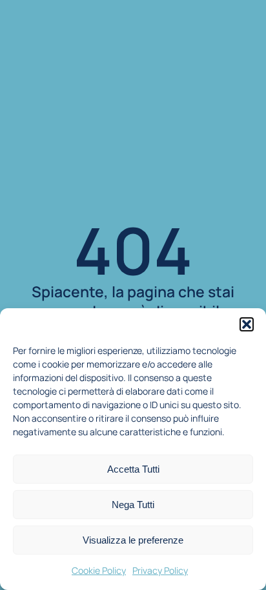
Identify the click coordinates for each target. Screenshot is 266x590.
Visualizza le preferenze (133, 540)
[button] (246, 324)
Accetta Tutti (133, 469)
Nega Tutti (133, 504)
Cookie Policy (99, 570)
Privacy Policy (160, 570)
